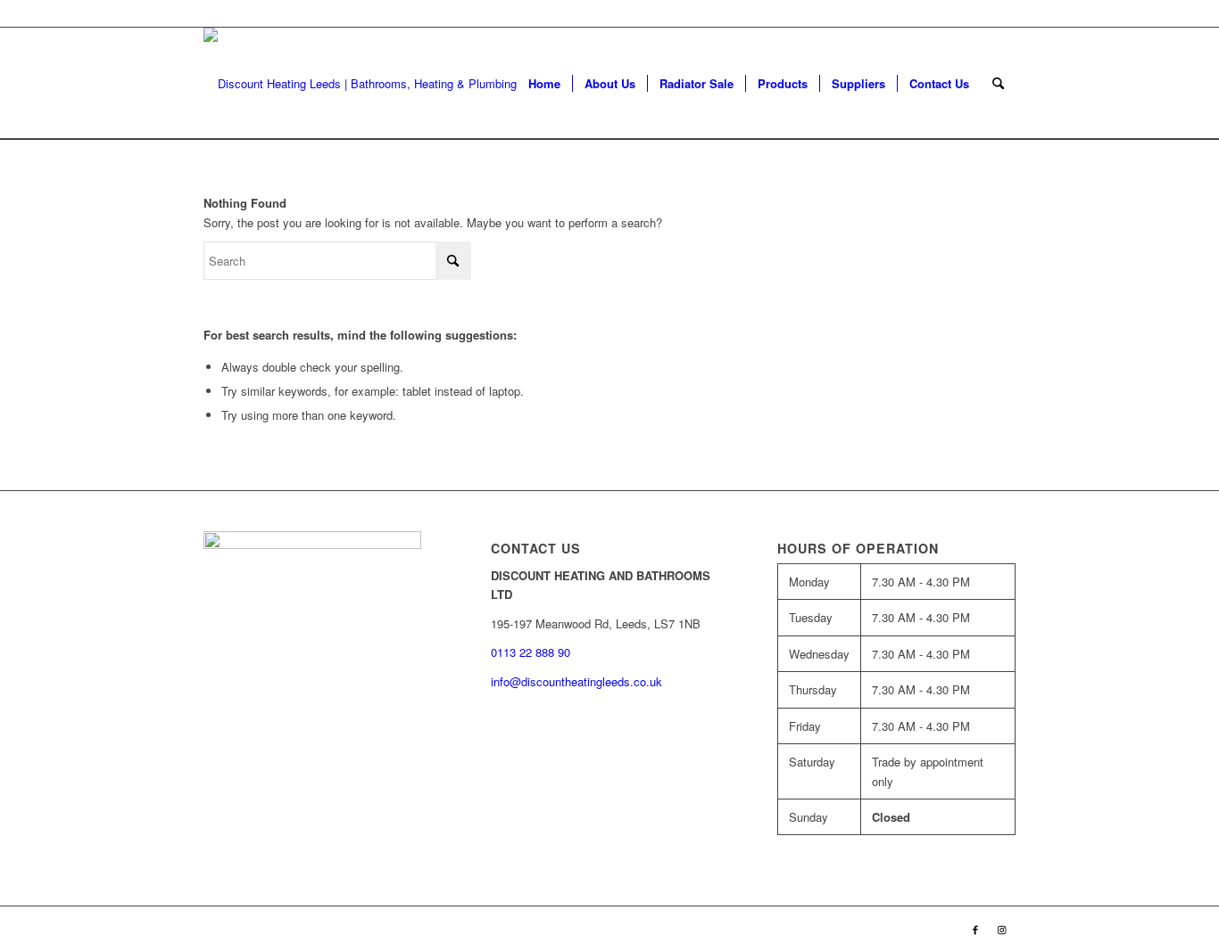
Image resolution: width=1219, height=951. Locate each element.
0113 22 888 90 (975, 13)
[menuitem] (544, 83)
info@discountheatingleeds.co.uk (578, 681)
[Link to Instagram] (1002, 928)
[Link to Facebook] (975, 928)
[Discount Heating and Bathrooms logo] (370, 83)
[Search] (998, 83)
